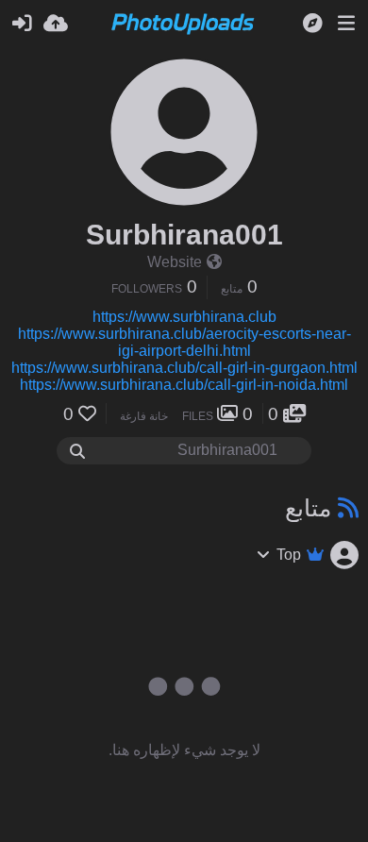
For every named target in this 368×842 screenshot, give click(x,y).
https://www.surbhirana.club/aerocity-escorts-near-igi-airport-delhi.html (184, 342)
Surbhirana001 (184, 234)
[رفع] (55, 23)
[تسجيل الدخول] (21, 23)
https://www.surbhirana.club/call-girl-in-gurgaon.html (184, 368)
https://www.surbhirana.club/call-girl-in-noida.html (184, 385)
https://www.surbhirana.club (184, 317)
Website (174, 262)
